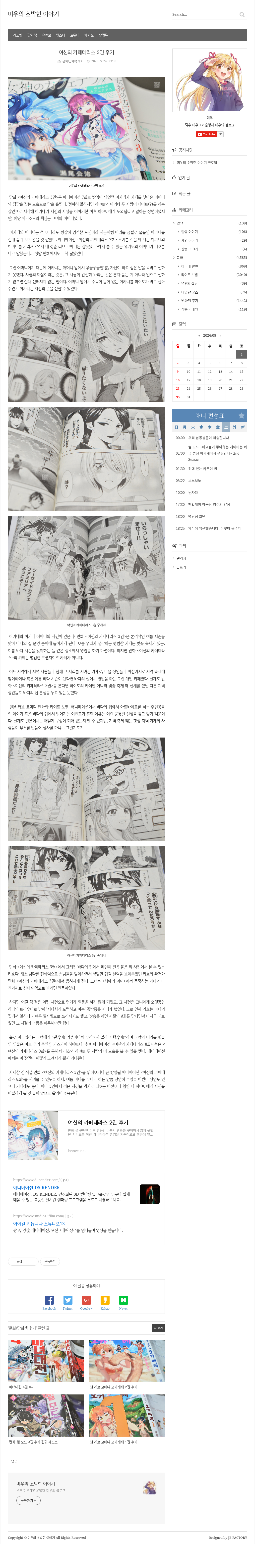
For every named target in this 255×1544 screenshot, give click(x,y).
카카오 (89, 35)
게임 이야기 (189, 240)
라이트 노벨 (189, 274)
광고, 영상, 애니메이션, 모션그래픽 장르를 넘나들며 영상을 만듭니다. (68, 1230)
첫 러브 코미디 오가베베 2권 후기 (113, 1386)
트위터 (74, 35)
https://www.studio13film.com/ (38, 1216)
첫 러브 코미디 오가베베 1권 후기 (113, 1441)
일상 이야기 (189, 231)
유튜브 (46, 35)
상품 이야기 (189, 249)
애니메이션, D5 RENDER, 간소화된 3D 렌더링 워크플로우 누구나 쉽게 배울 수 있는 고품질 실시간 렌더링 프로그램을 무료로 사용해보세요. (71, 1196)
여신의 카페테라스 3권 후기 (86, 52)
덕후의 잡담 (189, 283)
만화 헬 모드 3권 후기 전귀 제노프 (33, 1441)
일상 (179, 223)
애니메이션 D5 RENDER (36, 1187)
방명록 (103, 35)
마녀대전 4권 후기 (22, 1386)
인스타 (60, 35)
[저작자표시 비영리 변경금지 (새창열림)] (67, 1262)
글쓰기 (181, 567)
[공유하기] (27, 1261)
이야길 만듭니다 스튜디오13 (39, 1223)
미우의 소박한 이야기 (33, 13)
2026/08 (209, 335)
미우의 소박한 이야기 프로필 (197, 162)
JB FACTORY (237, 1537)
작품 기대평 (189, 309)
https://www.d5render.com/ (36, 1180)
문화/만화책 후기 (73, 61)
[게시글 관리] (33, 1261)
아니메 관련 (189, 266)
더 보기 (158, 1328)
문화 (179, 257)
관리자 (181, 558)
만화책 (32, 35)
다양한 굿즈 (189, 292)
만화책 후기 (189, 300)
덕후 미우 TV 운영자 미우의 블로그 (40, 1490)
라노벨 (17, 35)
